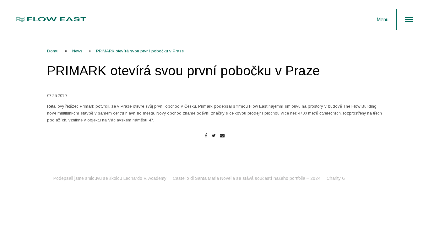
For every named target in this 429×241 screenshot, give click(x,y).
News (77, 51)
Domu (52, 51)
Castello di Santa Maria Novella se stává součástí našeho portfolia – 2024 (240, 178)
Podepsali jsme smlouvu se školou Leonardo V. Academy (103, 178)
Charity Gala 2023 (339, 178)
